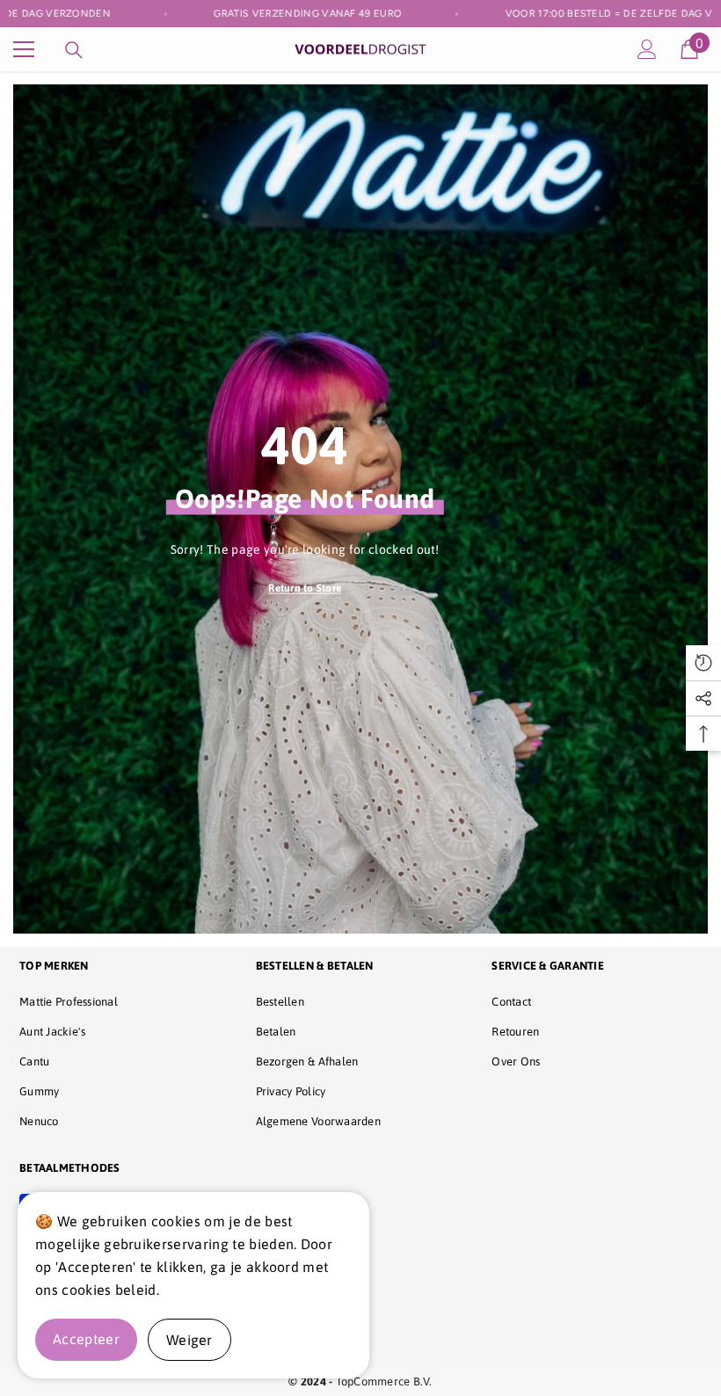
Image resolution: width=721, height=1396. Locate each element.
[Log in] (647, 49)
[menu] (23, 49)
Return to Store (304, 587)
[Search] (73, 50)
